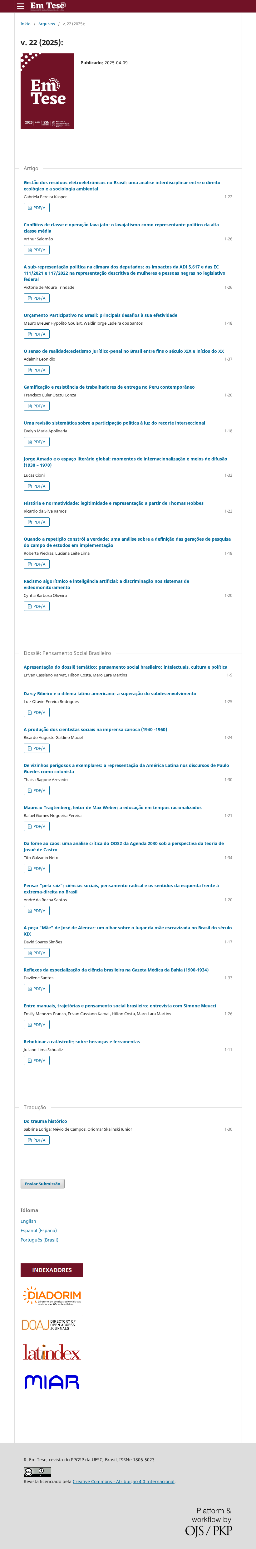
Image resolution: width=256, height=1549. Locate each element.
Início (26, 24)
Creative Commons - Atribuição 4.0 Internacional (124, 1481)
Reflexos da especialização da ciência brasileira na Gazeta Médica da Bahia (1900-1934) (116, 970)
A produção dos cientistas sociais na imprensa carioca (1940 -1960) (95, 729)
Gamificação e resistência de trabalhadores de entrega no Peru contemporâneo (109, 387)
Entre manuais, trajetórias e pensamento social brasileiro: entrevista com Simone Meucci (120, 1006)
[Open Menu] (20, 6)
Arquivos (46, 24)
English (28, 1221)
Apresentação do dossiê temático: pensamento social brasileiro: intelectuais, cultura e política (125, 667)
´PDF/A (38, 1140)
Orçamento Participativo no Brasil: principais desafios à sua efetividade (100, 315)
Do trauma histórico (45, 1121)
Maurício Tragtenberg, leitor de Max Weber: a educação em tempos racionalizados (113, 807)
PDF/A (38, 207)
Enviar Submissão (42, 1184)
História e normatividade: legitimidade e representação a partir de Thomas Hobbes (114, 503)
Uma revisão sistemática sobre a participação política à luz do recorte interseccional (114, 423)
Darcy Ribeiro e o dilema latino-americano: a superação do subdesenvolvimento (110, 693)
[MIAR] (52, 1393)
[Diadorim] (52, 1306)
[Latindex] (52, 1362)
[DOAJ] (52, 1332)
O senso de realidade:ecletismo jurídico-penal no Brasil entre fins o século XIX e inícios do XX (124, 351)
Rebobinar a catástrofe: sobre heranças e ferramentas (82, 1042)
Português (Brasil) (39, 1240)
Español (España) (39, 1230)
